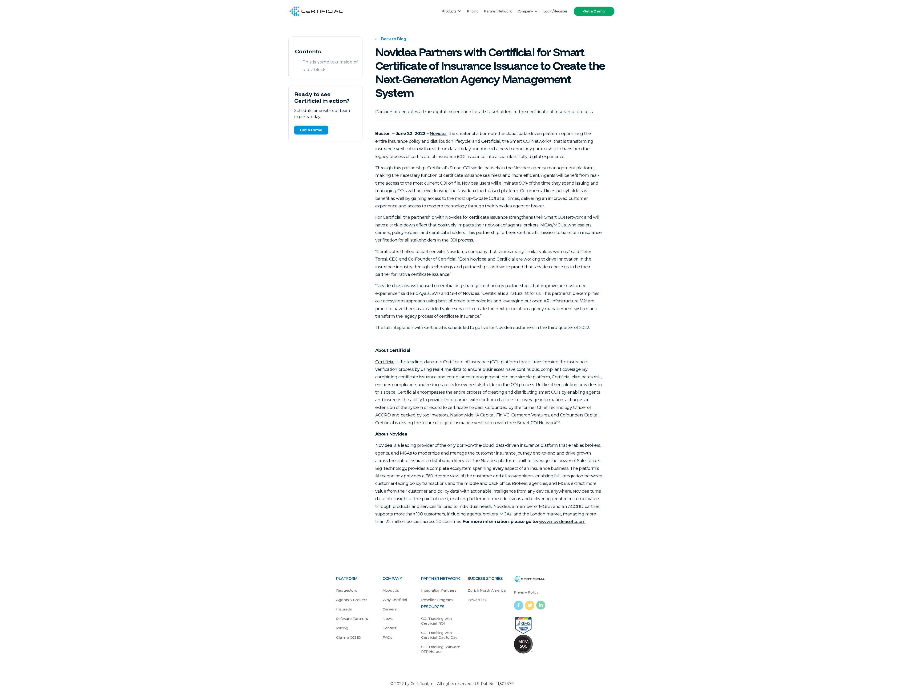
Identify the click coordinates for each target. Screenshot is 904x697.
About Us (391, 590)
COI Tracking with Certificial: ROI (436, 621)
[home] (316, 11)
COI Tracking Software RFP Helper (440, 649)
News (387, 618)
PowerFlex (477, 600)
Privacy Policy (526, 592)
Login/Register (555, 11)
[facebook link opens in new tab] (519, 605)
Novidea (438, 133)
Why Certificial (395, 600)
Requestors (346, 590)
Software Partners (352, 618)
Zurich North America (487, 590)
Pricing (472, 11)
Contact (389, 628)
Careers (389, 609)
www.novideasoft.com (562, 521)
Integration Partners (438, 590)
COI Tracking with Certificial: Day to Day (439, 635)
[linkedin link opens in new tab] (540, 605)
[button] (451, 11)
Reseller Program (436, 600)
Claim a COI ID (348, 637)
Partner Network (498, 11)
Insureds (344, 609)
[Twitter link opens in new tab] (530, 605)
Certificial (490, 141)
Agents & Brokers (351, 600)
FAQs (387, 637)
